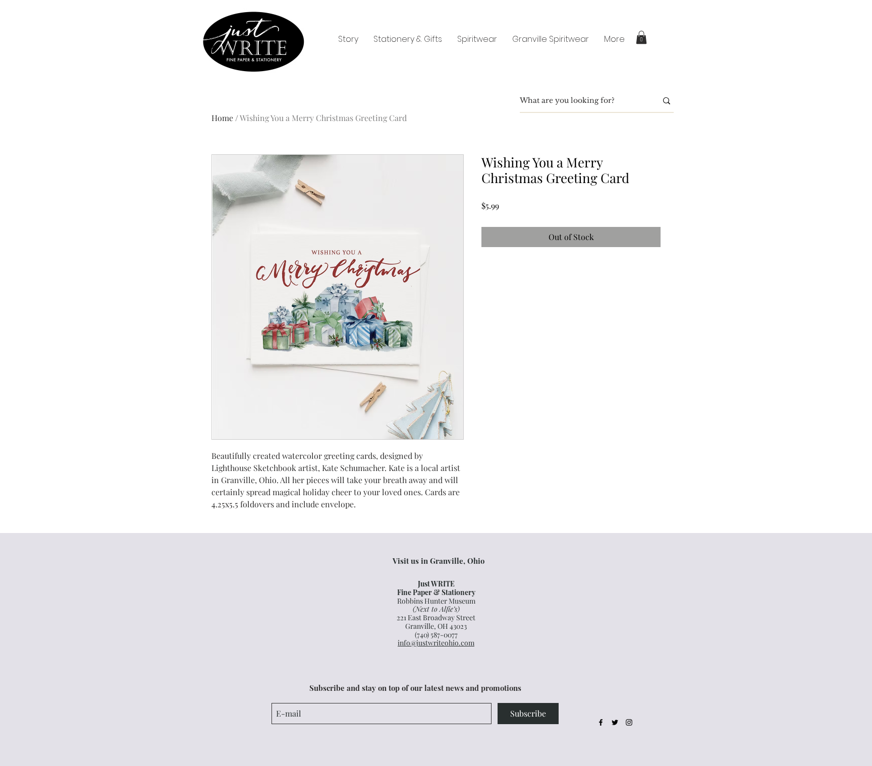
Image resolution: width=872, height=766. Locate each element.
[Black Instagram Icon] (629, 722)
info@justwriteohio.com (436, 642)
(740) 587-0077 (436, 634)
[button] (641, 37)
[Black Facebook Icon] (600, 722)
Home (222, 117)
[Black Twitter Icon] (615, 722)
